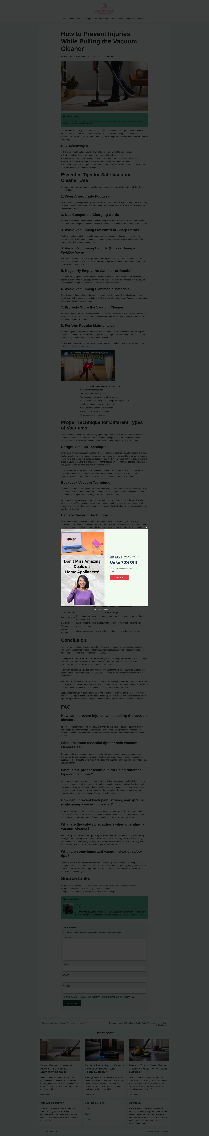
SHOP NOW (119, 577)
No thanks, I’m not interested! (104, 609)
